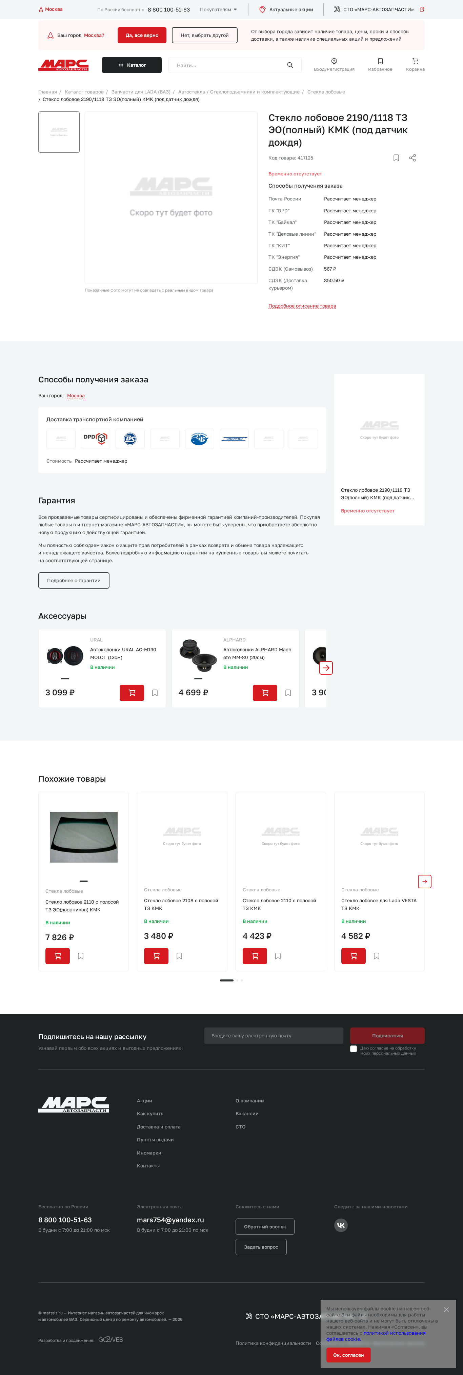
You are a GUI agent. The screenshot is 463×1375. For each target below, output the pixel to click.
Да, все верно (142, 35)
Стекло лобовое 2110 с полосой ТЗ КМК (279, 904)
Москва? (94, 35)
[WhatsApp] (410, 166)
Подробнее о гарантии (74, 580)
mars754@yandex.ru (170, 1219)
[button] (326, 668)
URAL (96, 639)
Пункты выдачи (155, 1139)
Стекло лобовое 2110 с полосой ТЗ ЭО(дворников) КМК (82, 905)
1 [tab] (227, 980)
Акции (144, 1100)
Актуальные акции (291, 9)
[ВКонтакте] (388, 166)
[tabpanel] (83, 881)
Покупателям (215, 9)
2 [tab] (237, 980)
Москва (76, 395)
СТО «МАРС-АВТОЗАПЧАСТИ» (378, 9)
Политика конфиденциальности (273, 1343)
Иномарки (149, 1153)
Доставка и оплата (159, 1126)
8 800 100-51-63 (169, 9)
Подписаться (387, 1035)
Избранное (380, 69)
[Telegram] (378, 166)
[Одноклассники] (399, 166)
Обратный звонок (265, 1226)
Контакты (148, 1165)
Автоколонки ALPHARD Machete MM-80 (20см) (257, 653)
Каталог (136, 65)
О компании (250, 1100)
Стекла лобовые (64, 891)
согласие (379, 1048)
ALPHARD (234, 639)
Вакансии (247, 1113)
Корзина (415, 69)
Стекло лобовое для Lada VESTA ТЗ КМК (379, 904)
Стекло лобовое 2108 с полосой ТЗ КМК (181, 904)
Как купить (150, 1113)
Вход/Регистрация (334, 69)
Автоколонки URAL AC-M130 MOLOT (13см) (123, 653)
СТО (241, 1126)
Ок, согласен (348, 1355)
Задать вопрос (261, 1247)
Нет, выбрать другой (205, 35)
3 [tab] (242, 980)
